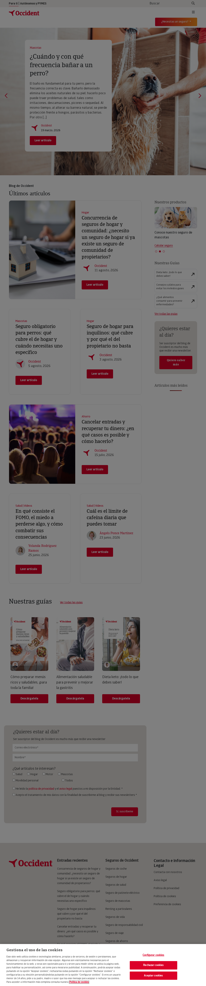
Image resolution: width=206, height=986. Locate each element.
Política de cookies (79, 982)
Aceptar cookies (153, 975)
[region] (103, 965)
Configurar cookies (153, 955)
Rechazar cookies (153, 965)
